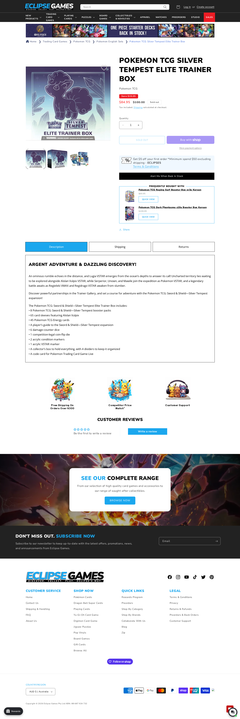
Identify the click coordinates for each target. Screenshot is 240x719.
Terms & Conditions (146, 166)
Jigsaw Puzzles (82, 626)
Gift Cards (80, 644)
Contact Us (32, 603)
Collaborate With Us (133, 621)
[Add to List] (104, 67)
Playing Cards (82, 609)
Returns (184, 247)
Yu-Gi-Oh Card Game (86, 614)
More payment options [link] (190, 148)
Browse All (80, 650)
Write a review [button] (147, 431)
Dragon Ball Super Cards (88, 603)
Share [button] (126, 229)
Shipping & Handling (38, 609)
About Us (31, 621)
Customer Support (180, 621)
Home (33, 41)
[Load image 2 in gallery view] (57, 159)
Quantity (123, 118)
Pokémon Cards (83, 597)
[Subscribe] (216, 541)
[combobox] (124, 7)
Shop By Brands (131, 614)
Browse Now (120, 500)
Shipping (138, 107)
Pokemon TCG (81, 41)
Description (56, 247)
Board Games (82, 638)
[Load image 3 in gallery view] (79, 159)
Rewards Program (132, 597)
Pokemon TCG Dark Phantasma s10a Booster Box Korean (173, 207)
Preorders (127, 603)
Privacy (174, 603)
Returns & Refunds (181, 609)
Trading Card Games (55, 41)
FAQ (28, 614)
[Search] (165, 7)
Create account (205, 6)
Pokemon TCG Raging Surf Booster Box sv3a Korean (170, 189)
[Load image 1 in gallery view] (36, 159)
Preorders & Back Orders (184, 614)
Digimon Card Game (85, 621)
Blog (124, 626)
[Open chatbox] (232, 712)
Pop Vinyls (80, 632)
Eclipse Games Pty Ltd (54, 703)
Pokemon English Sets (109, 41)
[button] (178, 7)
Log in (187, 6)
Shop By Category (132, 609)
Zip (123, 632)
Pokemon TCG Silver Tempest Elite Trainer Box (157, 41)
